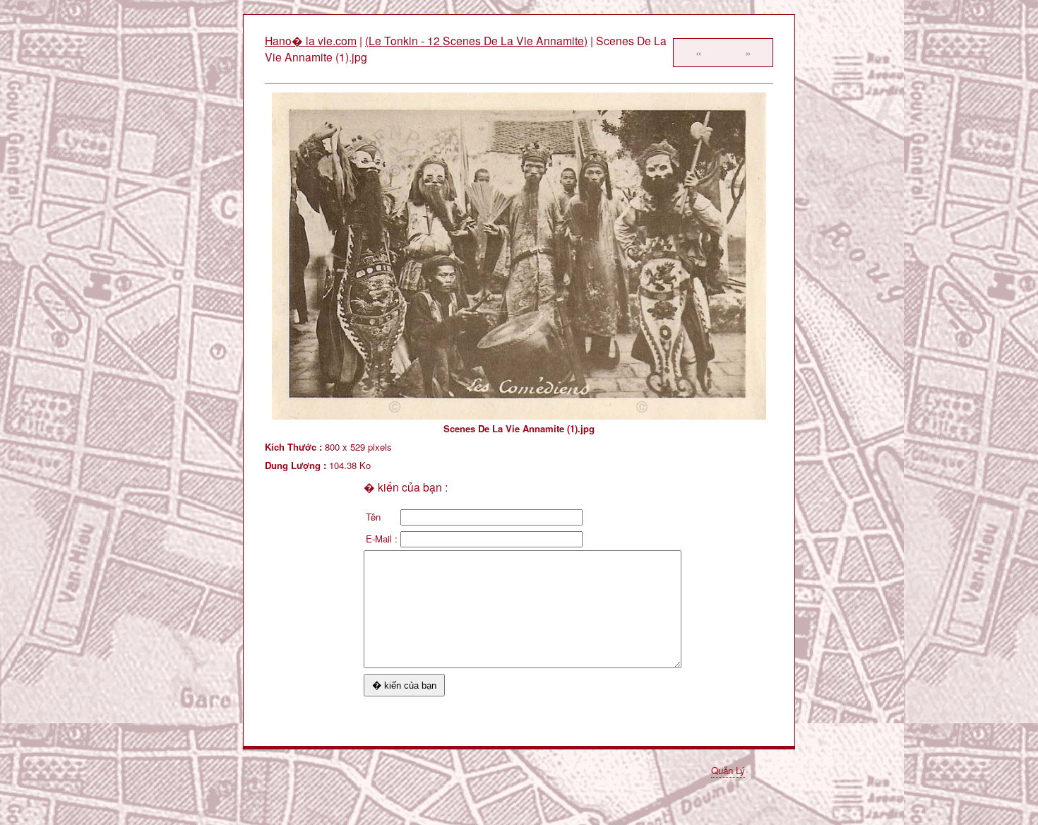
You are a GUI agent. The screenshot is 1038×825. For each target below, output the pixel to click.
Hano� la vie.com (311, 40)
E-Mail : (382, 538)
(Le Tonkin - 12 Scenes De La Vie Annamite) (476, 40)
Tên (373, 516)
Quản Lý (728, 770)
